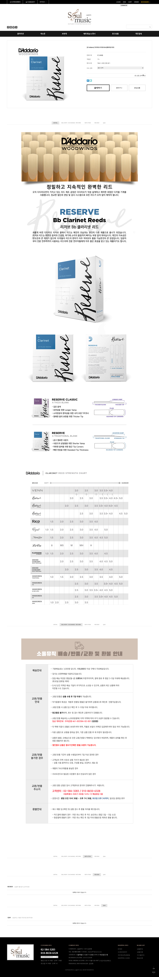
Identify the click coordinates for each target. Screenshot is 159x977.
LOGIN (118, 2)
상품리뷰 (140, 952)
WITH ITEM (88, 122)
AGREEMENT (122, 952)
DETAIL (55, 122)
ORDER (136, 2)
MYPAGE (42, 2)
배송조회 (140, 958)
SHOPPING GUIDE (124, 958)
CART (130, 2)
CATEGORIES (15, 2)
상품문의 (140, 949)
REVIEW (97, 122)
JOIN (124, 2)
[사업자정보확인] (105, 961)
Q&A (104, 122)
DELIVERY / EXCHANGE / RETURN (71, 122)
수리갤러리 (140, 955)
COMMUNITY (31, 2)
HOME (120, 949)
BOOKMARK (145, 2)
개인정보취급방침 (124, 955)
